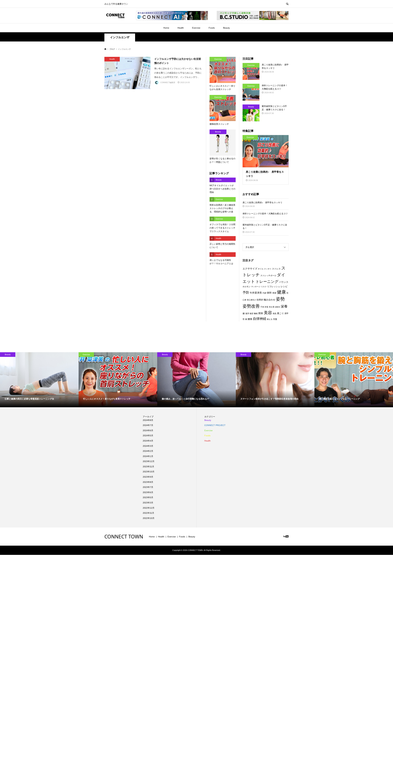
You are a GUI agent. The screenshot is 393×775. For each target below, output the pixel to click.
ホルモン (247, 286)
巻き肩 (271, 307)
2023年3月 (148, 502)
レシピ (284, 286)
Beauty (226, 28)
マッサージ (255, 287)
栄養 (284, 306)
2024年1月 (148, 456)
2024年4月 (148, 440)
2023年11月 (148, 466)
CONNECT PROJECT (215, 425)
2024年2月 (148, 451)
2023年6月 (148, 492)
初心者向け (251, 300)
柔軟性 (277, 307)
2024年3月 (148, 446)
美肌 (274, 313)
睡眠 (256, 313)
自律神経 (259, 319)
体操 (274, 293)
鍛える (269, 319)
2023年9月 (148, 477)
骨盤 (275, 319)
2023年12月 (148, 461)
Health (180, 28)
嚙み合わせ (269, 299)
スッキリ (267, 269)
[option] (39, 379)
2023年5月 (148, 497)
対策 (266, 307)
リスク (264, 287)
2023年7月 (148, 487)
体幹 (269, 292)
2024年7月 (148, 425)
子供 (262, 307)
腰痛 (250, 319)
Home (166, 28)
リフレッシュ (273, 286)
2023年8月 (148, 482)
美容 (268, 312)
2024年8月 (148, 420)
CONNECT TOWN (123, 536)
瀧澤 (247, 313)
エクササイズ (250, 268)
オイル (260, 269)
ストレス (276, 268)
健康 (281, 291)
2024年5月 (148, 435)
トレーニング (267, 281)
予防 (246, 292)
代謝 (264, 293)
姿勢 (280, 298)
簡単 (260, 313)
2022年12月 (148, 508)
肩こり (280, 313)
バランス (283, 282)
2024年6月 (148, 430)
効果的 (260, 299)
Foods (212, 28)
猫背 (251, 313)
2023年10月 (148, 471)
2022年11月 (148, 513)
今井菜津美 (256, 292)
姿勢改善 (251, 306)
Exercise (196, 28)
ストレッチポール (268, 275)
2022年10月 (148, 518)
